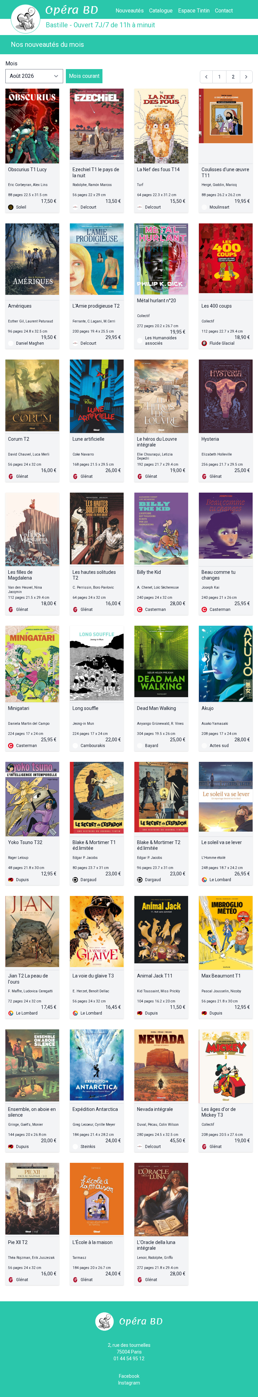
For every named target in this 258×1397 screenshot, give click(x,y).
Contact (224, 10)
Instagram (129, 1383)
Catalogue (161, 10)
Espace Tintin (194, 10)
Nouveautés (130, 10)
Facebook (129, 1376)
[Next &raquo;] (246, 76)
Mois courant (84, 76)
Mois (11, 63)
